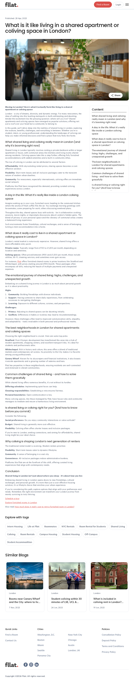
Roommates (50, 526)
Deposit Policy (109, 640)
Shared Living (118, 526)
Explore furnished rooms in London (21, 502)
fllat (19, 261)
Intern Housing (15, 526)
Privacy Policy (109, 652)
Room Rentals (27, 534)
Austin (71, 645)
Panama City (44, 655)
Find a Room (103, 4)
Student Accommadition (19, 542)
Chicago (72, 640)
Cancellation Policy (111, 634)
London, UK (74, 650)
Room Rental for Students (92, 526)
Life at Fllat (33, 526)
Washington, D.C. (46, 634)
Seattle (40, 650)
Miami (40, 645)
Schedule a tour (12, 498)
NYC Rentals (68, 526)
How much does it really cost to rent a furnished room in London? (44, 507)
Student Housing (71, 534)
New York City (75, 634)
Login (118, 4)
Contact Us (10, 640)
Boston (40, 640)
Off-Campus (91, 534)
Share (118, 95)
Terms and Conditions (113, 646)
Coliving (11, 534)
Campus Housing (48, 534)
